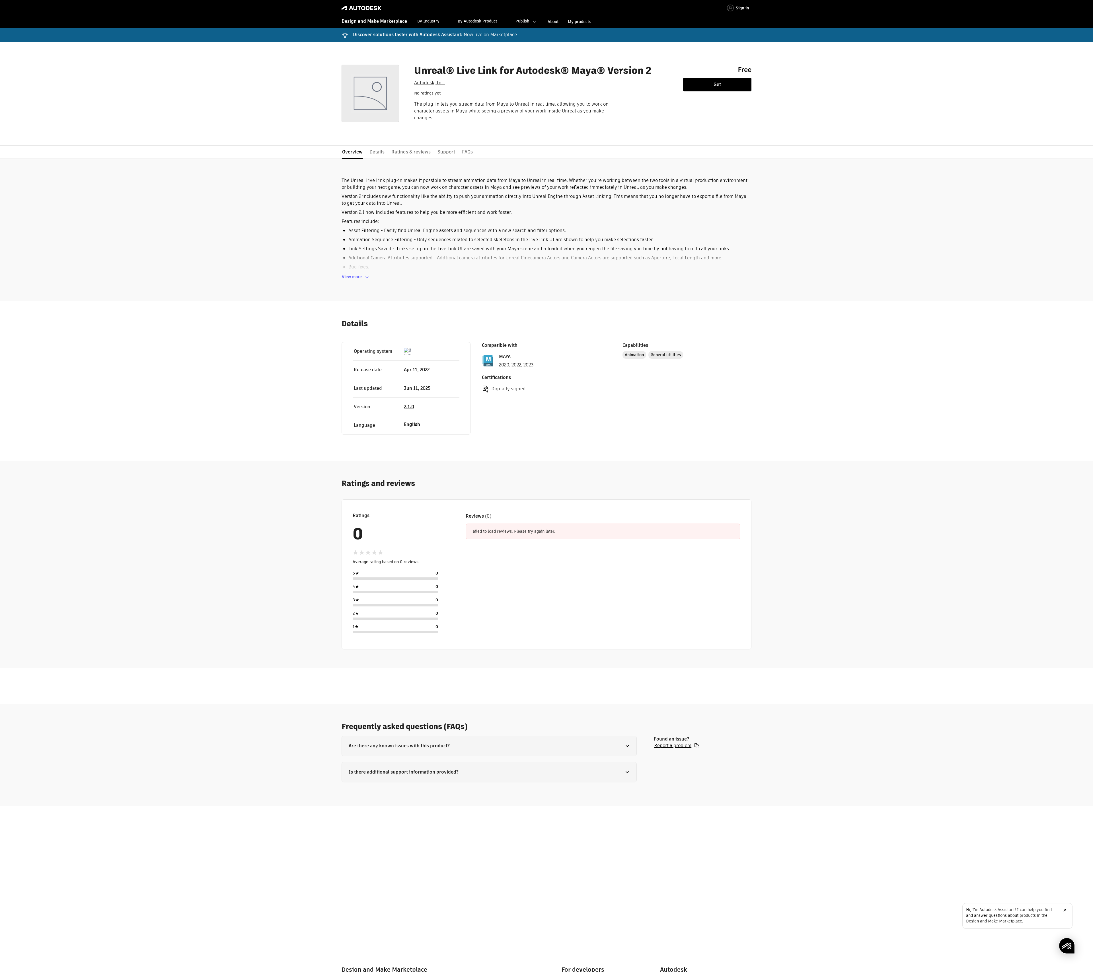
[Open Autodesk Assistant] (1067, 946)
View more (352, 277)
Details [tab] (377, 152)
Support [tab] (446, 152)
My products (579, 21)
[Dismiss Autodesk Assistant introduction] (1064, 910)
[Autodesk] (361, 8)
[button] (489, 746)
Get (717, 84)
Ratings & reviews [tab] (411, 152)
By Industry (428, 21)
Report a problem (672, 746)
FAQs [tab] (467, 152)
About (553, 21)
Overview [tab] (352, 152)
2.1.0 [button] (409, 406)
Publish (522, 21)
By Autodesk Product (477, 21)
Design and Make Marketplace (374, 21)
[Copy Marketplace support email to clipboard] (697, 746)
